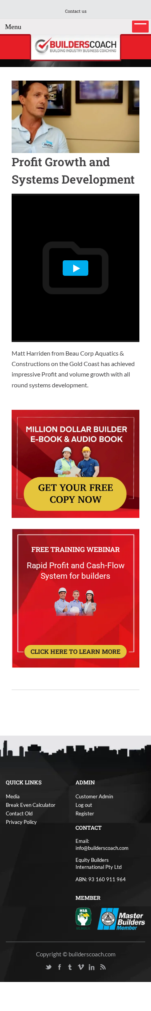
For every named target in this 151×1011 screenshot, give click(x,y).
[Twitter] (48, 967)
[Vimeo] (81, 967)
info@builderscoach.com (102, 848)
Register (85, 813)
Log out (84, 805)
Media (13, 796)
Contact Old (19, 813)
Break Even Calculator (30, 805)
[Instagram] (113, 967)
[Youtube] (37, 967)
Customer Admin (94, 796)
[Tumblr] (70, 967)
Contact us (75, 11)
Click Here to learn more (75, 651)
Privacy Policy (21, 822)
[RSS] (102, 967)
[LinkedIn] (91, 967)
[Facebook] (59, 967)
